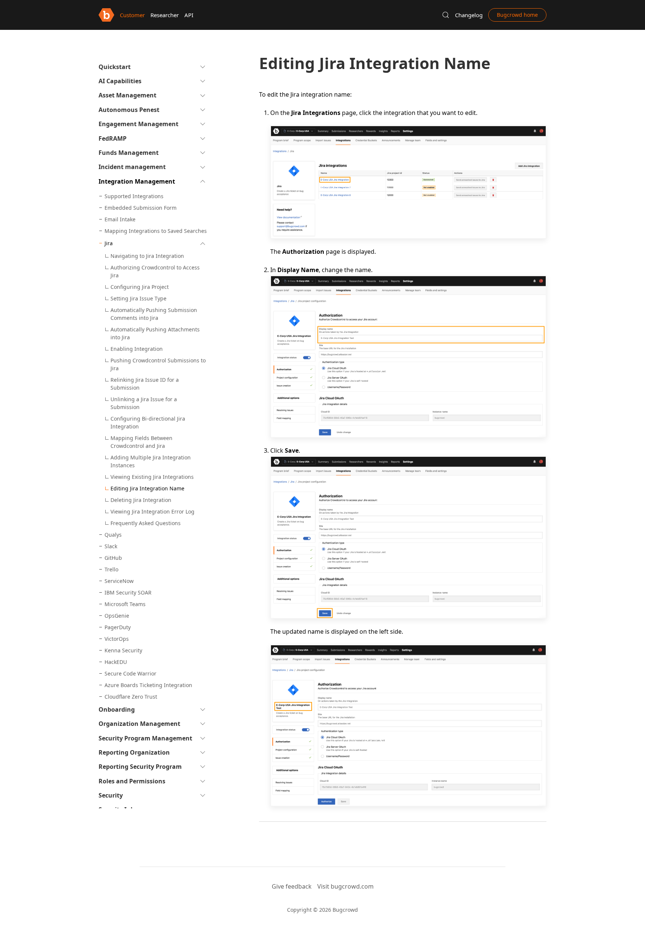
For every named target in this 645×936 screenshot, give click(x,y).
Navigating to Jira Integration (147, 255)
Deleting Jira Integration (140, 499)
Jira (109, 243)
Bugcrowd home (517, 14)
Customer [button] (132, 15)
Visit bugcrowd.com (345, 886)
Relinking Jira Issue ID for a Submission (144, 383)
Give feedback (292, 886)
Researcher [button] (164, 15)
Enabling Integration (136, 348)
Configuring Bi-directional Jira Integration (147, 422)
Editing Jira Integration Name (147, 488)
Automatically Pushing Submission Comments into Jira (153, 313)
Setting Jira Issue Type (138, 298)
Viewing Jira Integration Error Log (152, 511)
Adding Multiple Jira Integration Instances (150, 461)
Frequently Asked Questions (145, 523)
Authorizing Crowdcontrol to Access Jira (155, 271)
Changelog (469, 15)
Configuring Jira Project (139, 286)
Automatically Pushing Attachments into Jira (155, 333)
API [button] (188, 15)
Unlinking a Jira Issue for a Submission (143, 403)
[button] (445, 15)
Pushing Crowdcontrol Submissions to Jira (158, 364)
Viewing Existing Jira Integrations (152, 476)
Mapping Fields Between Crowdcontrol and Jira (141, 441)
